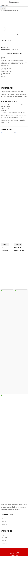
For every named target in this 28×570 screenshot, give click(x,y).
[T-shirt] (21, 343)
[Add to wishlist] (10, 241)
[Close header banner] (2, 549)
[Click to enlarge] (3, 29)
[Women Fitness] (7, 343)
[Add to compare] (3, 241)
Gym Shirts (17, 247)
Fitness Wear (3, 250)
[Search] (26, 2)
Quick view (6, 241)
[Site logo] (14, 2)
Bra (2, 247)
